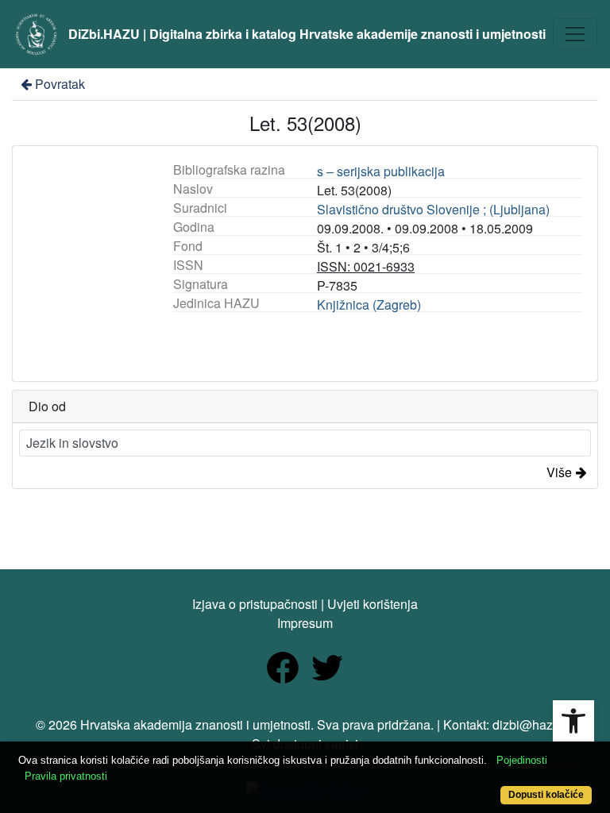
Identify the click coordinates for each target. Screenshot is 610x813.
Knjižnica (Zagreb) (369, 304)
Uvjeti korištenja (372, 604)
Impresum (305, 623)
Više (559, 472)
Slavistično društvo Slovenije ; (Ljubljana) (433, 209)
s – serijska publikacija (381, 171)
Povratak (60, 84)
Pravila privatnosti (66, 776)
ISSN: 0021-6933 (366, 266)
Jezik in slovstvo (72, 442)
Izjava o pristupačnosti (255, 604)
